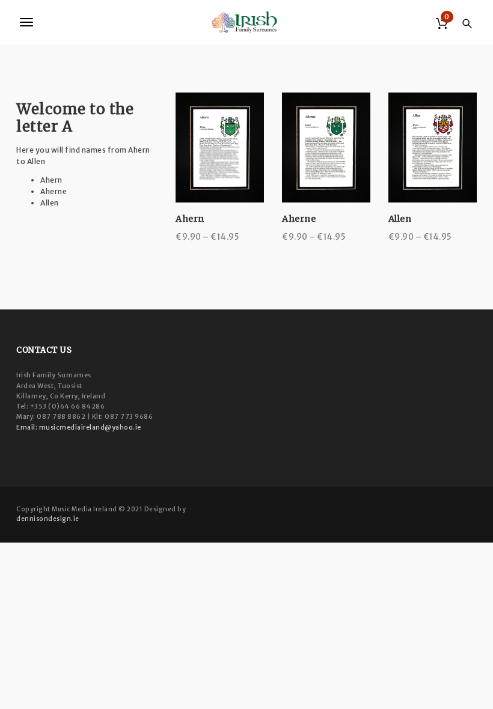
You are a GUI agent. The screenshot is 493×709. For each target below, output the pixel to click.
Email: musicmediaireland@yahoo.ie (78, 427)
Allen (400, 218)
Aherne (299, 218)
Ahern (190, 218)
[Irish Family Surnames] (246, 22)
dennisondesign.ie (47, 519)
